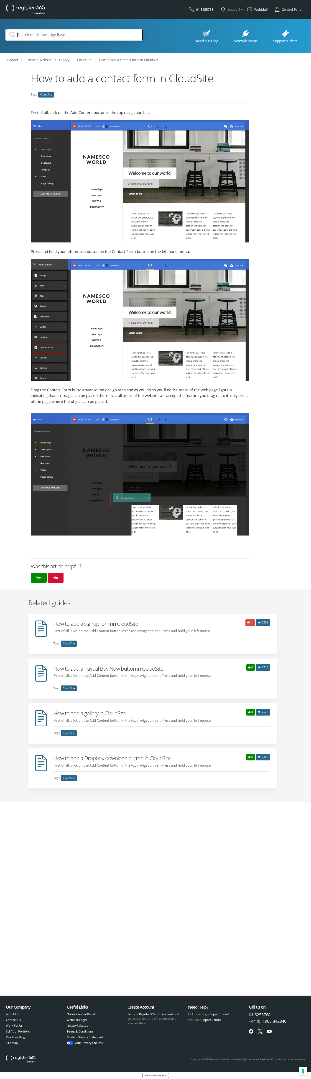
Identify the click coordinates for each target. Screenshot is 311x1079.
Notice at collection (155, 1075)
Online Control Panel (81, 1014)
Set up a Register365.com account (150, 1014)
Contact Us (13, 1020)
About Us (12, 1014)
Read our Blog (15, 1037)
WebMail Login (77, 1020)
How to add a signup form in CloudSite (96, 623)
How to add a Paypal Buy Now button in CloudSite (108, 668)
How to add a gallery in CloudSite (89, 713)
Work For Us (14, 1025)
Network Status (77, 1025)
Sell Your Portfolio (18, 1031)
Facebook (251, 1031)
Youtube (269, 1031)
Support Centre (210, 1020)
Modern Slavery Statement (85, 1037)
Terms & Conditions (80, 1031)
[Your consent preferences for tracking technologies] (303, 1071)
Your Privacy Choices (89, 1043)
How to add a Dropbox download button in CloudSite (112, 758)
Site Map (12, 1043)
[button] (39, 578)
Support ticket (219, 1014)
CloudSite (46, 94)
